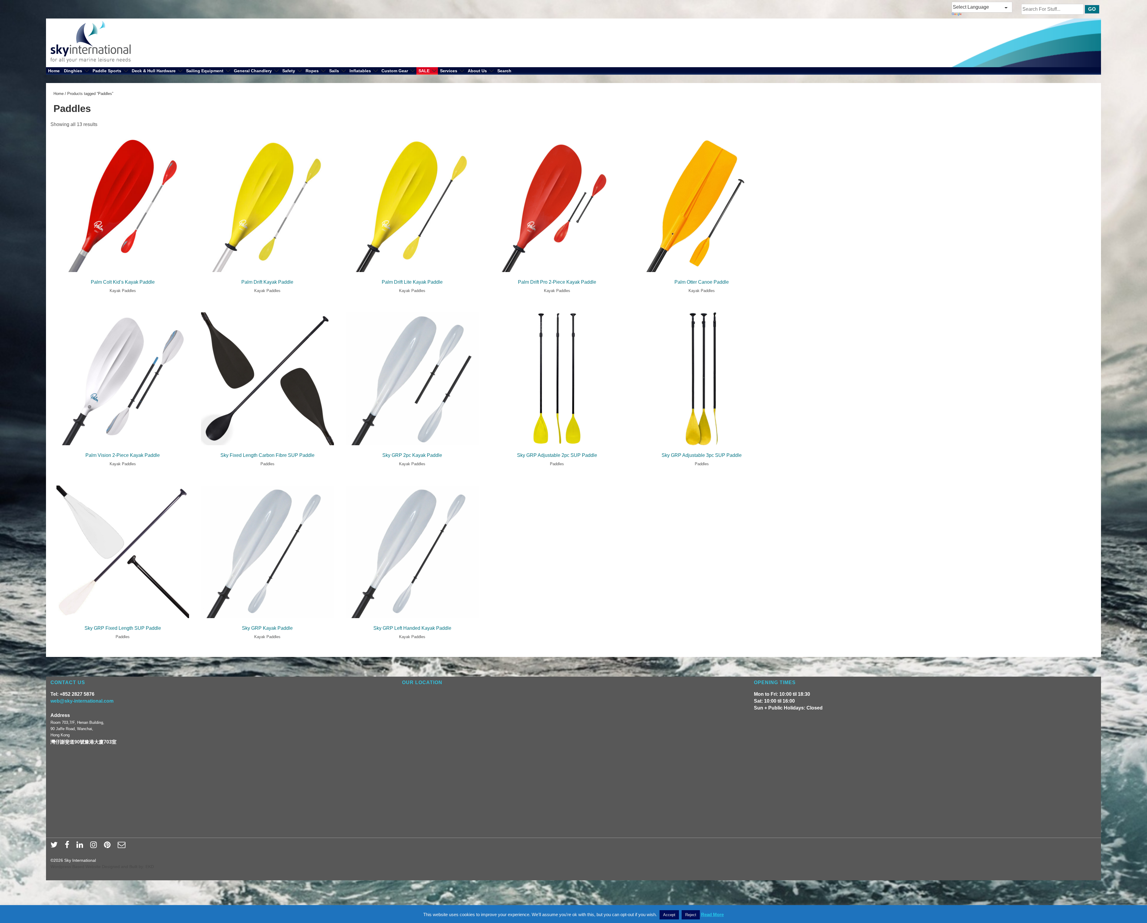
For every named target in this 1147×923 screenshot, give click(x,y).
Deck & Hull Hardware (154, 70)
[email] (122, 846)
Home (54, 70)
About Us (477, 70)
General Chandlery (253, 70)
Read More (712, 914)
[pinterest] (108, 846)
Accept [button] (669, 915)
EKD (149, 866)
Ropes (312, 70)
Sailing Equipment (204, 70)
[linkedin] (81, 846)
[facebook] (68, 846)
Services (448, 70)
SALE (424, 70)
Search (504, 70)
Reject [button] (690, 915)
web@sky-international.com (82, 701)
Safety (288, 70)
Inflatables (360, 70)
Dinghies (73, 70)
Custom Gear (394, 70)
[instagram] (94, 846)
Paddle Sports (107, 70)
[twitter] (55, 846)
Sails (334, 70)
